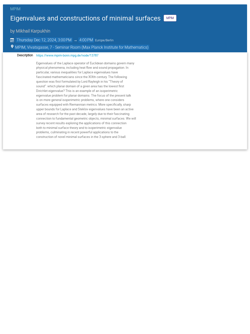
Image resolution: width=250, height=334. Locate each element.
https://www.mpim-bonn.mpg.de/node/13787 (67, 55)
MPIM (15, 9)
